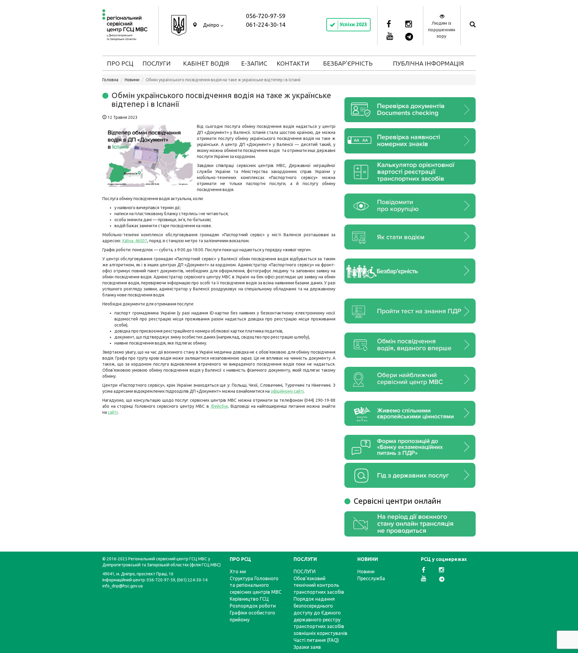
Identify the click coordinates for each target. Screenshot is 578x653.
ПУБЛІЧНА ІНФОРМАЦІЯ (428, 63)
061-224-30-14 (265, 24)
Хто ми (238, 571)
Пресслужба (371, 578)
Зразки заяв (307, 647)
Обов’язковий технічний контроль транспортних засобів (319, 585)
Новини (132, 79)
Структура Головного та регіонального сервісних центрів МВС (255, 585)
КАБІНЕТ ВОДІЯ (206, 63)
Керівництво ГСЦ (249, 599)
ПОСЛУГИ (156, 63)
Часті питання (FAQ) (316, 640)
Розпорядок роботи (253, 605)
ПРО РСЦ (120, 63)
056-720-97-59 (265, 15)
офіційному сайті (287, 391)
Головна (110, 79)
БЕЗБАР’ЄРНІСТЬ (348, 63)
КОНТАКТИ (293, 63)
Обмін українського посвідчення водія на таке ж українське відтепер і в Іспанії (221, 99)
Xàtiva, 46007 (134, 240)
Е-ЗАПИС (254, 63)
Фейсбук (219, 406)
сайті (113, 412)
